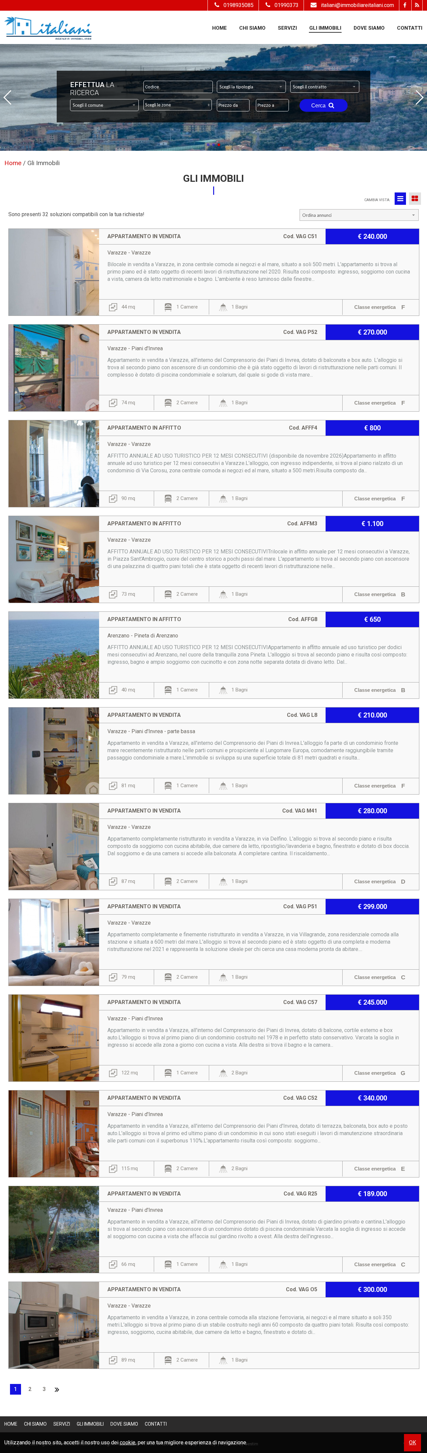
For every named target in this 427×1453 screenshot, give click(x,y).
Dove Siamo (369, 28)
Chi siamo (252, 28)
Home (219, 28)
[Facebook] (404, 5)
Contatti (409, 28)
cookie (127, 1442)
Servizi (287, 28)
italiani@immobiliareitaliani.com (357, 5)
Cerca (319, 105)
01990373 (287, 5)
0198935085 (239, 5)
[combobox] (251, 87)
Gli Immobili (325, 28)
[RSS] (416, 5)
